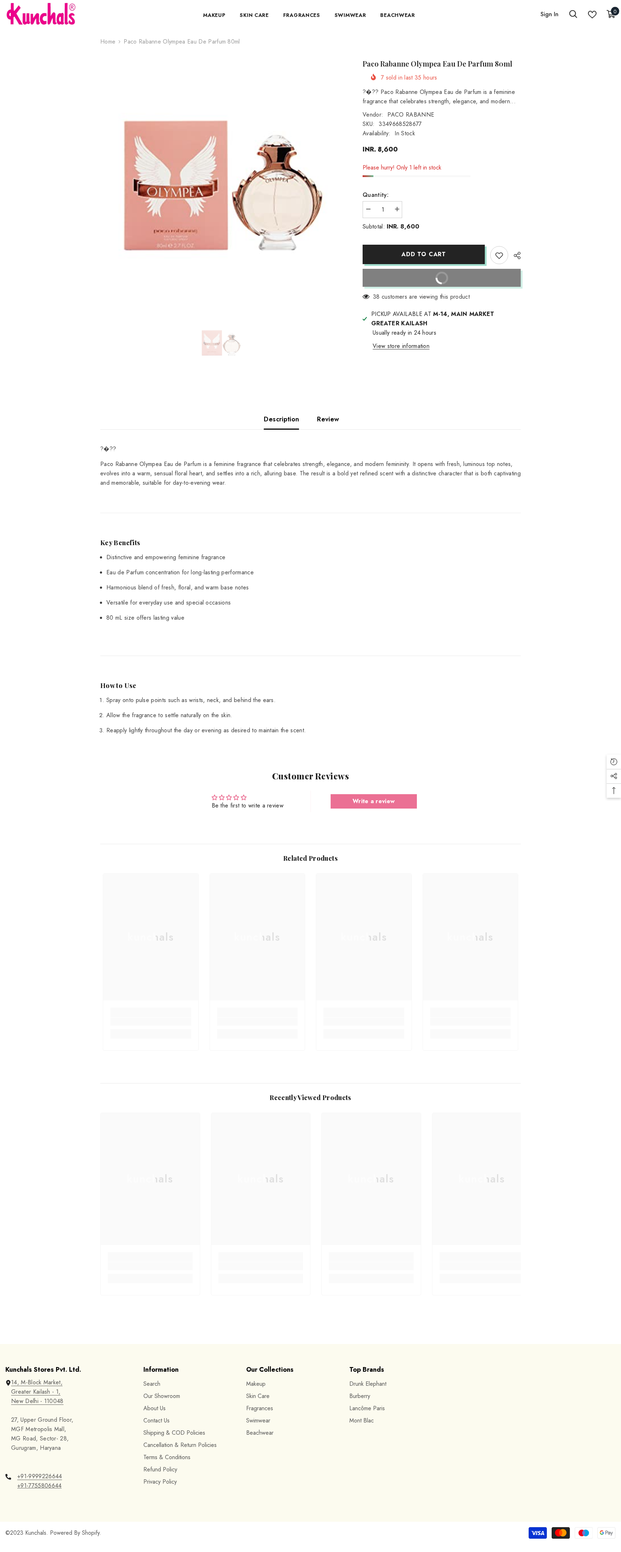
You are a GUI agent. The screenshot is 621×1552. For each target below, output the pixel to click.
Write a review (374, 801)
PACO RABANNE (410, 114)
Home (107, 41)
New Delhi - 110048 (37, 1401)
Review (328, 419)
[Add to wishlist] (499, 255)
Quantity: (375, 195)
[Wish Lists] (592, 14)
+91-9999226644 (39, 1476)
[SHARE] (514, 255)
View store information (401, 346)
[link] (150, 1022)
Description (281, 419)
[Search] (573, 14)
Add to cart (423, 254)
